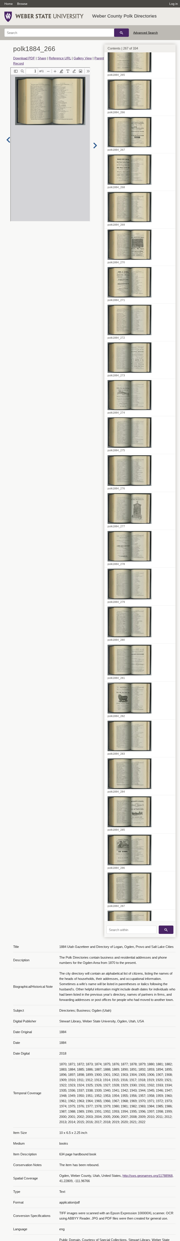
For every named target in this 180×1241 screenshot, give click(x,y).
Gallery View (83, 58)
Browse (22, 3)
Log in (173, 3)
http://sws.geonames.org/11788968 (147, 1175)
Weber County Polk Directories (124, 15)
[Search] (121, 32)
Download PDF (24, 58)
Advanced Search (145, 32)
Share (42, 58)
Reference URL (60, 58)
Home (8, 3)
